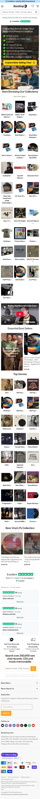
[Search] (36, 12)
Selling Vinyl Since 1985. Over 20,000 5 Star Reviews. (20, 18)
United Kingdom (10, 758)
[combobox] (17, 12)
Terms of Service (13, 777)
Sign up (6, 713)
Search (3, 777)
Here (23, 96)
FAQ (2, 789)
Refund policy (25, 777)
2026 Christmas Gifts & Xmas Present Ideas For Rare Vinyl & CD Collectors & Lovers (18, 786)
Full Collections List (7, 779)
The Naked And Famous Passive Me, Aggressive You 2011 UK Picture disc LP (11, 559)
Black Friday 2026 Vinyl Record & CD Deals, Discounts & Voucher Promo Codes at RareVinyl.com (18, 782)
